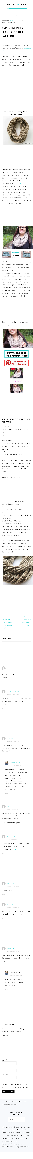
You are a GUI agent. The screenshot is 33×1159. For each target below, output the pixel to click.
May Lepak (11, 948)
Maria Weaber (15, 763)
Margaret (10, 806)
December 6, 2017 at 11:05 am (13, 694)
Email (4, 1067)
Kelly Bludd (11, 904)
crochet (8, 610)
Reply (3, 681)
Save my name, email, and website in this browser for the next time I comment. (16, 1085)
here (19, 184)
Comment (6, 1035)
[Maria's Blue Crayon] (16, 11)
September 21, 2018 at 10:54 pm (13, 907)
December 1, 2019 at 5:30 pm (16, 975)
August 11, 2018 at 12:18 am (13, 886)
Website (5, 1074)
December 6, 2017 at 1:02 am (13, 670)
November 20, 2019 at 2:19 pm (13, 951)
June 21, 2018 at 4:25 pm (12, 839)
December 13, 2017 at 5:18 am (13, 741)
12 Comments (26, 40)
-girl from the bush (14, 691)
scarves (12, 610)
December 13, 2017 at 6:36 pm (16, 765)
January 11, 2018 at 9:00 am (13, 809)
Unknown (10, 668)
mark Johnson (12, 836)
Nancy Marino (12, 883)
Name (4, 1060)
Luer (15, 849)
